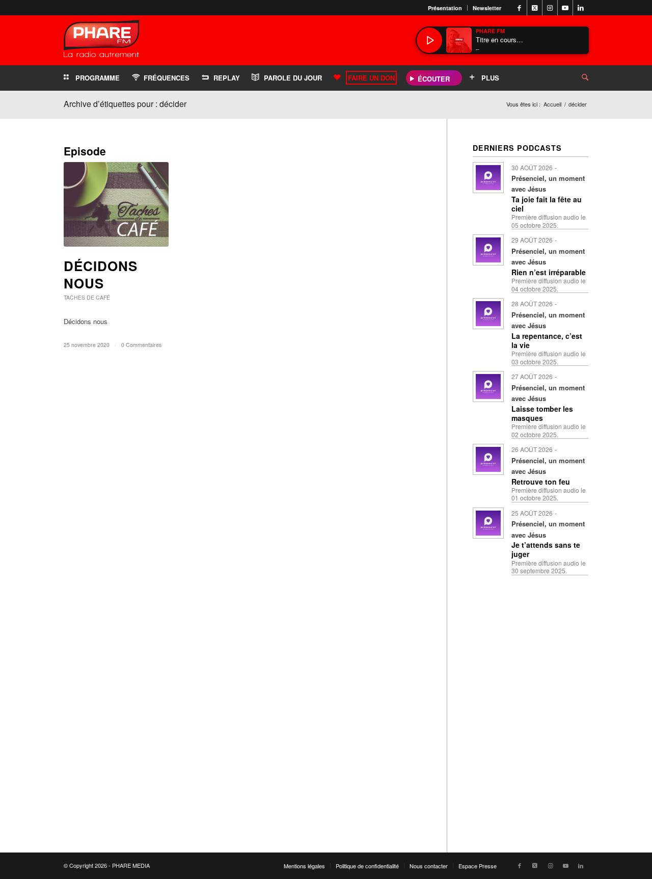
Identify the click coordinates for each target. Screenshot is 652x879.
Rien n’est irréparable (548, 272)
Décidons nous (101, 274)
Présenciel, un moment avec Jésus (548, 183)
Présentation (445, 8)
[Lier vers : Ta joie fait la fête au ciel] (488, 177)
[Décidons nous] (116, 204)
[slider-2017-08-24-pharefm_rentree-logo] (101, 41)
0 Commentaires (141, 345)
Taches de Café (87, 297)
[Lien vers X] (534, 7)
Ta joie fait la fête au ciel (546, 204)
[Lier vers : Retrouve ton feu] (488, 459)
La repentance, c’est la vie (546, 340)
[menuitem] (445, 8)
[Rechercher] (577, 78)
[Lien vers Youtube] (565, 7)
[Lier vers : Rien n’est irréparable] (488, 249)
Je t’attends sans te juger (545, 549)
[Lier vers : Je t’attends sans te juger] (488, 523)
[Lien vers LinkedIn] (580, 7)
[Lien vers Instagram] (549, 7)
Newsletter (487, 8)
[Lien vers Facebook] (519, 7)
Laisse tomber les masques (542, 413)
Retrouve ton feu (540, 481)
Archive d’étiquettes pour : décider (125, 104)
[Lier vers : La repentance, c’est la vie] (488, 313)
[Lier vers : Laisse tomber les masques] (488, 386)
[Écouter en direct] (429, 40)
